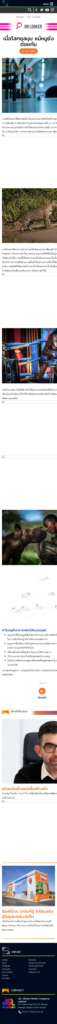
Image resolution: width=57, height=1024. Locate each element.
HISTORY (32, 969)
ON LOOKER (7, 972)
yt (41, 9)
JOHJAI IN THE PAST (37, 963)
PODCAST (6, 969)
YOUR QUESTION (35, 966)
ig (47, 9)
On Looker (34, 17)
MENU (46, 4)
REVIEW (32, 960)
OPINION (6, 966)
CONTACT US (34, 972)
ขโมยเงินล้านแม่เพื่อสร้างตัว (25, 788)
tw (52, 9)
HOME (5, 960)
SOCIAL (5, 975)
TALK (4, 963)
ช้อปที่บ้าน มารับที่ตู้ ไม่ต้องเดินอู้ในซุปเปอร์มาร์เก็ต (27, 913)
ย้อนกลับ (42, 697)
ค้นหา (30, 9)
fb (36, 9)
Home (20, 17)
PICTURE (6, 978)
